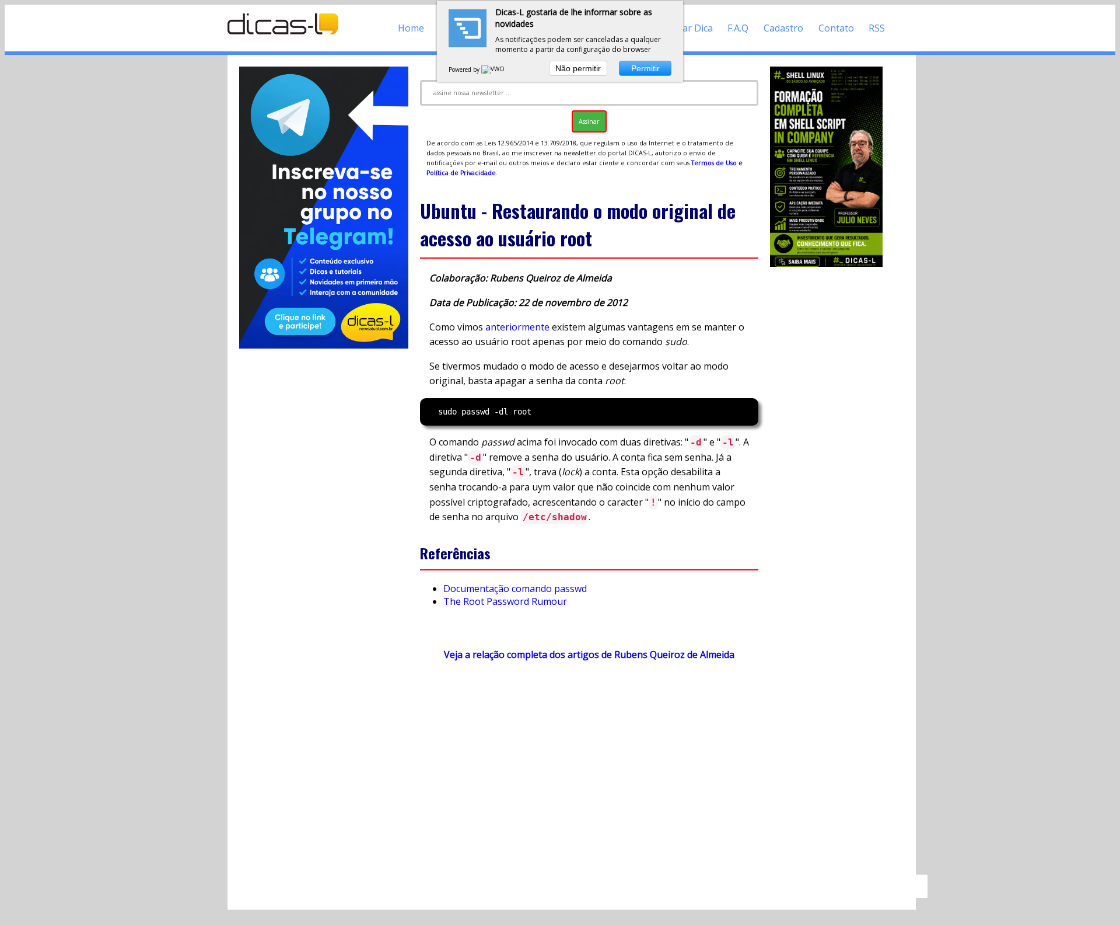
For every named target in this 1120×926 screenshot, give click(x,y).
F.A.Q (737, 28)
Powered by (465, 69)
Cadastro (783, 28)
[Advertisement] (589, 773)
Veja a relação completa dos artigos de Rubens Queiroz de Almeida (589, 654)
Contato (836, 28)
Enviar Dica (688, 28)
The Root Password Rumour (505, 601)
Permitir (645, 68)
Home (411, 28)
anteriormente (517, 327)
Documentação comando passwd (515, 588)
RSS (877, 28)
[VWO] (493, 69)
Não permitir (578, 68)
